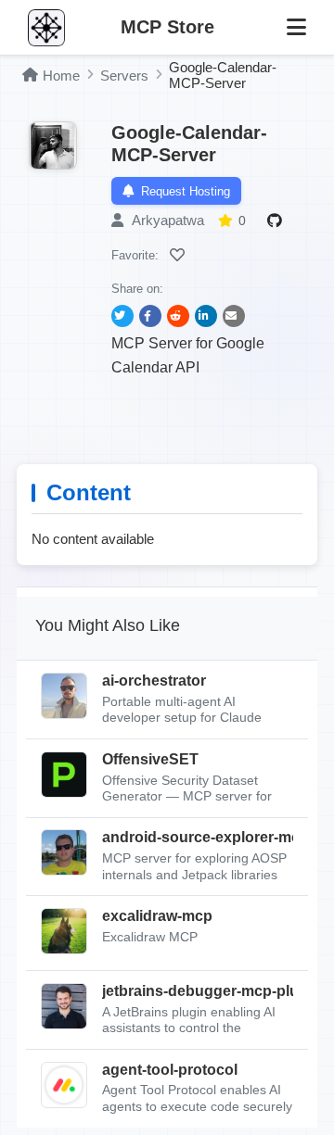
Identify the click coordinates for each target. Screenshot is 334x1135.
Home (61, 75)
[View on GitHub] (277, 220)
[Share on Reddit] (178, 316)
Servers (124, 75)
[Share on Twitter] (122, 316)
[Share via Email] (234, 316)
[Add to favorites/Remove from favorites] (180, 255)
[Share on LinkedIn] (206, 316)
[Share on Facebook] (150, 316)
